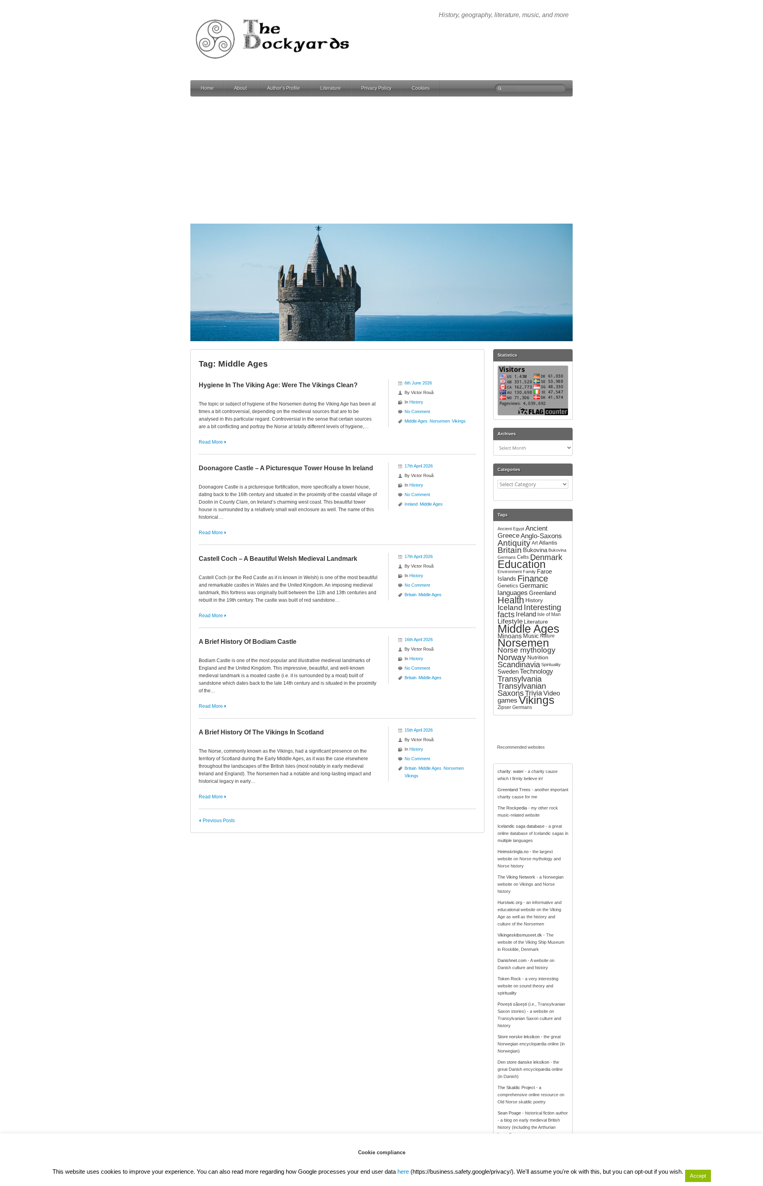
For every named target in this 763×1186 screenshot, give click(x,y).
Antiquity (514, 542)
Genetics (508, 586)
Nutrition (537, 657)
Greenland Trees (514, 789)
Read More (211, 442)
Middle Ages (416, 421)
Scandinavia (519, 664)
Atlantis (548, 543)
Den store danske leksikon (523, 1062)
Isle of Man (549, 614)
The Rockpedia (512, 807)
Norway (512, 657)
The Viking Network (516, 877)
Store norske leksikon (519, 1036)
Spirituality (551, 664)
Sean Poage (509, 1113)
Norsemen (440, 421)
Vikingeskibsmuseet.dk (520, 935)
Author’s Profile (283, 88)
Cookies (421, 88)
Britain (410, 594)
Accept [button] (698, 1176)
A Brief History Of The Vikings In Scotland (261, 732)
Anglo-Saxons (541, 536)
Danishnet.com (512, 960)
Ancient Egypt (511, 528)
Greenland (542, 592)
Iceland (510, 607)
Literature (330, 88)
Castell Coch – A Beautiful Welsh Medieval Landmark (278, 558)
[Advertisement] (381, 160)
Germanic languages (523, 589)
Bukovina (535, 550)
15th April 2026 (419, 730)
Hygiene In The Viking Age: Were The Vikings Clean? (278, 385)
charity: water (511, 771)
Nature (547, 636)
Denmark (546, 557)
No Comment (417, 411)
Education (522, 564)
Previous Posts (219, 820)
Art (535, 543)
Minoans (510, 635)
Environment (510, 571)
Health (511, 600)
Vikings (459, 421)
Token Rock (509, 978)
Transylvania (520, 678)
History (416, 402)
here (403, 1171)
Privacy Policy (376, 88)
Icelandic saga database (521, 826)
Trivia (533, 693)
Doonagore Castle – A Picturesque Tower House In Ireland (286, 468)
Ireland (411, 504)
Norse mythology (527, 650)
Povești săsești (512, 1004)
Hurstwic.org (510, 902)
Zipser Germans (515, 707)
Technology (536, 671)
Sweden (508, 671)
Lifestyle (510, 621)
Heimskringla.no (513, 851)
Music (531, 635)
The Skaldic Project (516, 1087)
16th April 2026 (419, 639)
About (240, 88)
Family (529, 571)
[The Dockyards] (278, 13)
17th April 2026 (419, 466)
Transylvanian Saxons (522, 689)
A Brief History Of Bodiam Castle (247, 641)
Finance (532, 578)
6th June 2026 (418, 383)
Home (207, 88)
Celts (523, 557)
